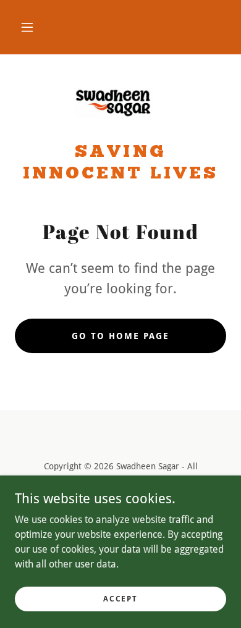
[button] (27, 27)
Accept (120, 598)
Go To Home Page (120, 336)
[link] (120, 103)
